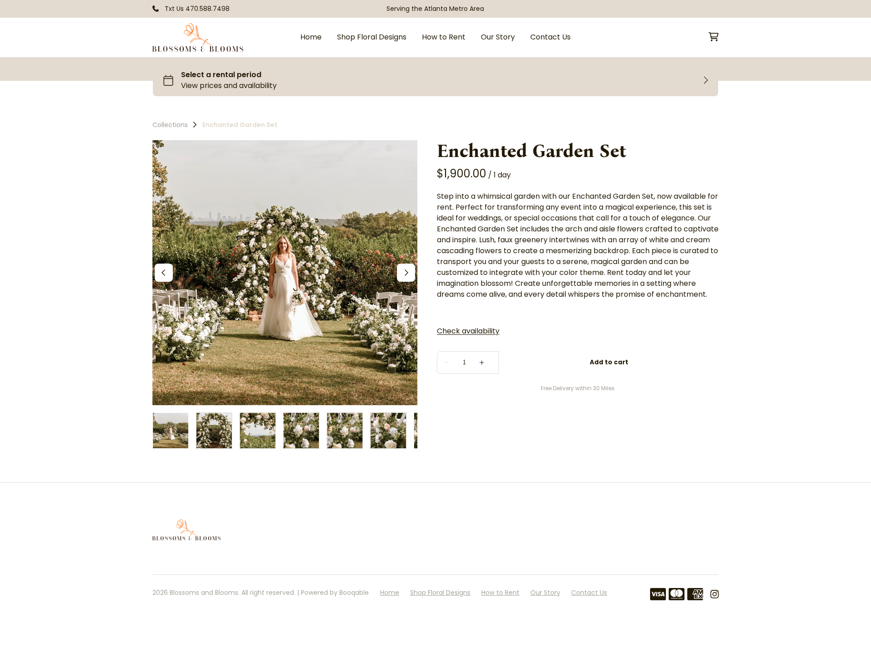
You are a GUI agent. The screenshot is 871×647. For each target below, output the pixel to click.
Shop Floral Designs (371, 37)
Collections (170, 125)
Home (311, 37)
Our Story (498, 37)
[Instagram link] (714, 594)
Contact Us (550, 37)
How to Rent (443, 37)
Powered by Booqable (335, 592)
